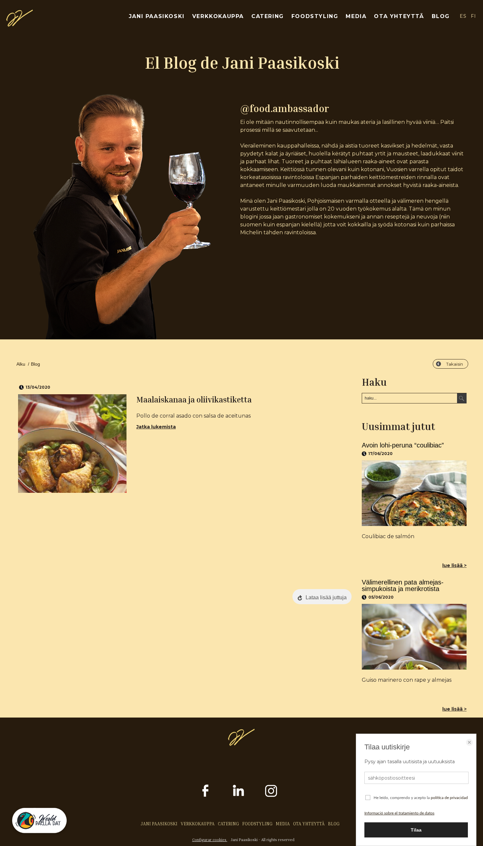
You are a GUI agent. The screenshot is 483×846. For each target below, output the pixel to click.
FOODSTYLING (314, 16)
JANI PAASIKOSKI (157, 16)
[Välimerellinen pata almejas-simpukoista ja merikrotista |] (414, 637)
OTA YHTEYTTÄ (399, 16)
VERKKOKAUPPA (218, 16)
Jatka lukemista (156, 427)
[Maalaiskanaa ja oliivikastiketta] (72, 443)
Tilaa (416, 830)
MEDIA (356, 16)
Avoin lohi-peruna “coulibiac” (403, 445)
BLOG (441, 16)
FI (473, 16)
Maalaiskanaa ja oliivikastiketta (194, 399)
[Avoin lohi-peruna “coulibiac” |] (414, 493)
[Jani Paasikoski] (19, 25)
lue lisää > (454, 565)
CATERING (267, 16)
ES (463, 16)
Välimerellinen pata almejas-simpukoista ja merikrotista (403, 585)
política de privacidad (449, 798)
